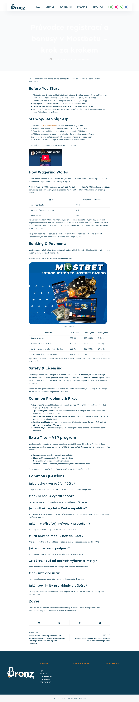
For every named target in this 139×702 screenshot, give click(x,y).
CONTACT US (98, 7)
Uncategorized (83, 59)
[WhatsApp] (110, 7)
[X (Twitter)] (59, 623)
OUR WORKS (82, 7)
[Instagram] (116, 7)
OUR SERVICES (66, 7)
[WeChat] (121, 7)
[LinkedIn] (100, 623)
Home (38, 7)
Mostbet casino (49, 125)
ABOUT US (50, 7)
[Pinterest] (80, 623)
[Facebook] (126, 7)
